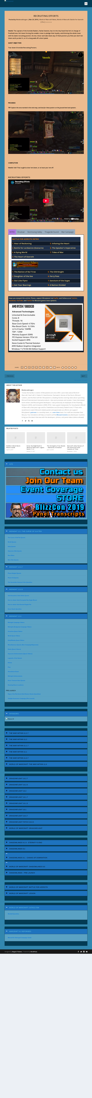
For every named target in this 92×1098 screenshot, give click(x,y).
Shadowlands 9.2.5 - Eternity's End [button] (25, 842)
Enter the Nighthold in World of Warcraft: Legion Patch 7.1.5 (35, 447)
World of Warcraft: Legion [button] (22, 893)
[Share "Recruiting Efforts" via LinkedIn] (40, 367)
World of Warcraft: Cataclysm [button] (24, 908)
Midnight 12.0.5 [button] (16, 589)
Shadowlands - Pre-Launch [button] (22, 873)
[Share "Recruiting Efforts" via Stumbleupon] (47, 367)
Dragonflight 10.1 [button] (17, 809)
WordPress (34, 951)
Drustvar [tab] (21, 232)
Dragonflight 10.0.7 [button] (18, 816)
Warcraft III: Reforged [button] (20, 931)
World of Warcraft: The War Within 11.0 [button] (28, 764)
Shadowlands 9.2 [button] (17, 849)
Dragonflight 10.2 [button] (17, 791)
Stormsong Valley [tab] (34, 232)
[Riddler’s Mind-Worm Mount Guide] (15, 437)
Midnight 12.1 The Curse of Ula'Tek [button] (25, 531)
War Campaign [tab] (67, 232)
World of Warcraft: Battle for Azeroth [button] (28, 887)
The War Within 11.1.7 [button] (19, 746)
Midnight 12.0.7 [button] (16, 567)
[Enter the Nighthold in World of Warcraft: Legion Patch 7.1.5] (36, 437)
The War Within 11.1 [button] (18, 752)
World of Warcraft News (47, 20)
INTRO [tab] (12, 232)
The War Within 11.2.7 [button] (19, 733)
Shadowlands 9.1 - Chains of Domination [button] (28, 858)
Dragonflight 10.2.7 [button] (18, 778)
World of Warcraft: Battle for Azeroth (70, 20)
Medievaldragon (21, 20)
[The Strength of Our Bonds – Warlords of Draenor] (56, 437)
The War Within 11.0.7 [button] (19, 758)
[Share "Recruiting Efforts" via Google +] (29, 367)
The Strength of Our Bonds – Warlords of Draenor (56, 446)
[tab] (46, 464)
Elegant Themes (17, 951)
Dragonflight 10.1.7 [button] (18, 797)
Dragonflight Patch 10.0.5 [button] (21, 822)
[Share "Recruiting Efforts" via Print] (54, 367)
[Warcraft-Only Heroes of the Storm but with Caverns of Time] (76, 437)
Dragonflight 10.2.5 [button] (18, 785)
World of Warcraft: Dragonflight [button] (25, 828)
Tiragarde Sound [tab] (52, 232)
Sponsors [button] (14, 714)
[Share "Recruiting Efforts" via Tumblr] (33, 367)
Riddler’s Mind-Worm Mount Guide (13, 446)
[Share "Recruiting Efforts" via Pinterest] (36, 367)
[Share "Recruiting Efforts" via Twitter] (25, 367)
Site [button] (11, 464)
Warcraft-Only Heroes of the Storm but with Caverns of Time (75, 447)
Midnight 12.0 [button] (15, 616)
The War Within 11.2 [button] (18, 739)
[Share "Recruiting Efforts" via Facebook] (22, 367)
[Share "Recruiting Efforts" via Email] (51, 367)
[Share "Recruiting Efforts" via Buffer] (43, 367)
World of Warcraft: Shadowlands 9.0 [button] (27, 867)
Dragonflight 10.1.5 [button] (18, 803)
